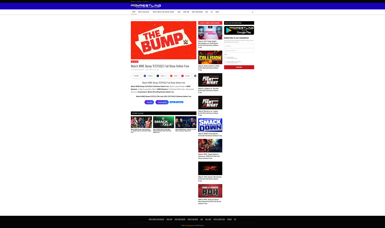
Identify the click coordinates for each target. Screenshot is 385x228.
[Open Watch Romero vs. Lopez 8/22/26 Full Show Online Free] (210, 102)
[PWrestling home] (146, 6)
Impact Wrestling (219, 219)
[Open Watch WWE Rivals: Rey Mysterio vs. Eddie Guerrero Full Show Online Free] (141, 122)
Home (134, 12)
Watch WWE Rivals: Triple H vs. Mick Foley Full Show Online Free (185, 130)
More (218, 12)
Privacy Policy (146, 1)
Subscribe (239, 67)
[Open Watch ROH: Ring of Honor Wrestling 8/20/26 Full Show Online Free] (210, 191)
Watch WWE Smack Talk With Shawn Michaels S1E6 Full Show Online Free (162, 131)
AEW (206, 12)
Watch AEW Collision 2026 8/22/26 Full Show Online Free (208, 68)
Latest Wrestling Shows (209, 23)
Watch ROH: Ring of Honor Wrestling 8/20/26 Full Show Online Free (209, 201)
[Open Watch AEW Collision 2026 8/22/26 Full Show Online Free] (210, 57)
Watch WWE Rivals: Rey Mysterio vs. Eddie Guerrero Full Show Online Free (141, 131)
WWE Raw (186, 12)
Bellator (208, 219)
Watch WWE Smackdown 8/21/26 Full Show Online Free (210, 134)
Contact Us (133, 1)
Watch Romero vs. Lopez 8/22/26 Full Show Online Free (208, 113)
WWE (179, 12)
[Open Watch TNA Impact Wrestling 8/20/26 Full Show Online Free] (210, 168)
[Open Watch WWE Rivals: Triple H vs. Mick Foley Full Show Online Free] (185, 122)
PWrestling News (190, 225)
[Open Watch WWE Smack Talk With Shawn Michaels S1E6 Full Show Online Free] (163, 122)
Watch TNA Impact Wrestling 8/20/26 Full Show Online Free (209, 179)
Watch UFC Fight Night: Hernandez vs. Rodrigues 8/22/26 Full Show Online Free (208, 44)
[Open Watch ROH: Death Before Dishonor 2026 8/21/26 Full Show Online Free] (210, 145)
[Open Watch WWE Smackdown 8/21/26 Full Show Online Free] (210, 125)
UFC (212, 12)
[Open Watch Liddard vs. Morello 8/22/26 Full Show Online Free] (210, 80)
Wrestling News (144, 12)
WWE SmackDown (197, 12)
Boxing (229, 219)
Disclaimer (139, 1)
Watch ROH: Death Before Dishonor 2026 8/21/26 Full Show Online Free (209, 156)
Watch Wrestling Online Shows (164, 12)
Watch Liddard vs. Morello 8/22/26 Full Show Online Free (208, 90)
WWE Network (135, 61)
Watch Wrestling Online (140, 19)
